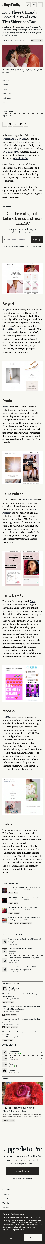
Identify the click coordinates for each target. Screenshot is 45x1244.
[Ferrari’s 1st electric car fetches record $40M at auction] (4, 900)
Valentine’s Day (11, 151)
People (11, 1002)
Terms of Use (37, 246)
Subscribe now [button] (22, 1171)
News (16, 893)
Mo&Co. (6, 716)
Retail (33, 40)
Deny (12, 1238)
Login (29, 1178)
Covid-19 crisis (21, 158)
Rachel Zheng (6, 999)
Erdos (12, 839)
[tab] (17, 983)
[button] (28, 4)
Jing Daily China (7, 40)
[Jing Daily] (11, 5)
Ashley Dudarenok (13, 910)
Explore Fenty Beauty (9, 1045)
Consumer (14, 1027)
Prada (5, 406)
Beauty (5, 1002)
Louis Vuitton (28, 499)
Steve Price (5, 1037)
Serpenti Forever (10, 328)
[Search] (34, 4)
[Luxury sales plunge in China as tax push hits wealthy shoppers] (4, 890)
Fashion (5, 1120)
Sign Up (36, 239)
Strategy (39, 40)
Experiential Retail (25, 923)
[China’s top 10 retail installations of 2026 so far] (4, 920)
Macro (5, 1040)
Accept (33, 1238)
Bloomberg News (13, 890)
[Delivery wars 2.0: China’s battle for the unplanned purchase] (4, 910)
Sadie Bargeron (13, 920)
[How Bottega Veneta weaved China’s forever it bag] (22, 1093)
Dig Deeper (6, 116)
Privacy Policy (26, 246)
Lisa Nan (5, 1011)
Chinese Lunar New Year (14, 138)
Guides (16, 923)
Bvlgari (5, 309)
